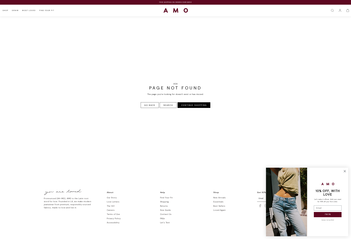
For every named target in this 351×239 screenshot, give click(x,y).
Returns (164, 206)
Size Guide (165, 210)
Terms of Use (113, 214)
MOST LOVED (29, 10)
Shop (5, 10)
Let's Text (165, 222)
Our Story (112, 197)
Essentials (218, 201)
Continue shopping (194, 105)
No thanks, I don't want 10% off (328, 220)
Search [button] (168, 105)
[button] (332, 10)
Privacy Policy (114, 218)
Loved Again (219, 210)
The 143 (110, 206)
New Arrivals (219, 197)
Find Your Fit (46, 10)
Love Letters (113, 201)
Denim (15, 10)
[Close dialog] (344, 171)
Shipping (164, 201)
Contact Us (166, 214)
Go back (149, 105)
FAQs (162, 218)
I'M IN (328, 214)
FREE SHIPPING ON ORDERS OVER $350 (175, 2)
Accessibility (113, 222)
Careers (111, 210)
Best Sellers (219, 206)
